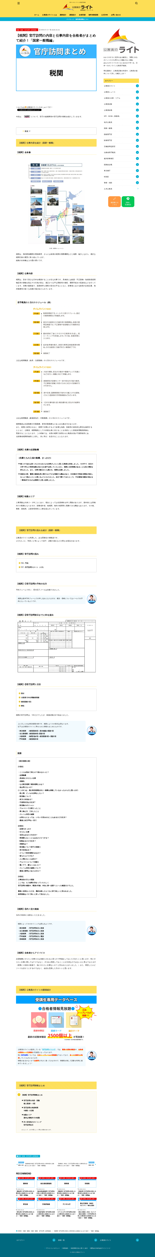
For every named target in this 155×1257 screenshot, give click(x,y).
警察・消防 (108, 183)
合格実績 (82, 15)
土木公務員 (108, 189)
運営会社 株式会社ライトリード (100, 1248)
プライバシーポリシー (53, 1248)
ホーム (36, 15)
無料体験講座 (93, 15)
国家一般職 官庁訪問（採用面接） (27, 30)
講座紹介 (72, 15)
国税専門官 (108, 134)
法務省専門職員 (109, 152)
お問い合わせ (116, 15)
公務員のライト (109, 86)
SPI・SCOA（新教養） (112, 116)
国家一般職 (108, 128)
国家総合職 (108, 164)
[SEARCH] (136, 3)
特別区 (106, 177)
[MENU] (19, 3)
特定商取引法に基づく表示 (79, 1248)
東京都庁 (107, 170)
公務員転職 (108, 110)
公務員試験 (108, 104)
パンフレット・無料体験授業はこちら (77, 19)
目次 (26, 131)
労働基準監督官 (109, 146)
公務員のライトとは (49, 15)
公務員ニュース (109, 92)
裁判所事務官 (109, 158)
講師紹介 (63, 15)
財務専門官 (108, 140)
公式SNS (104, 15)
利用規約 (65, 1248)
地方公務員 (108, 122)
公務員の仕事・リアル (112, 98)
